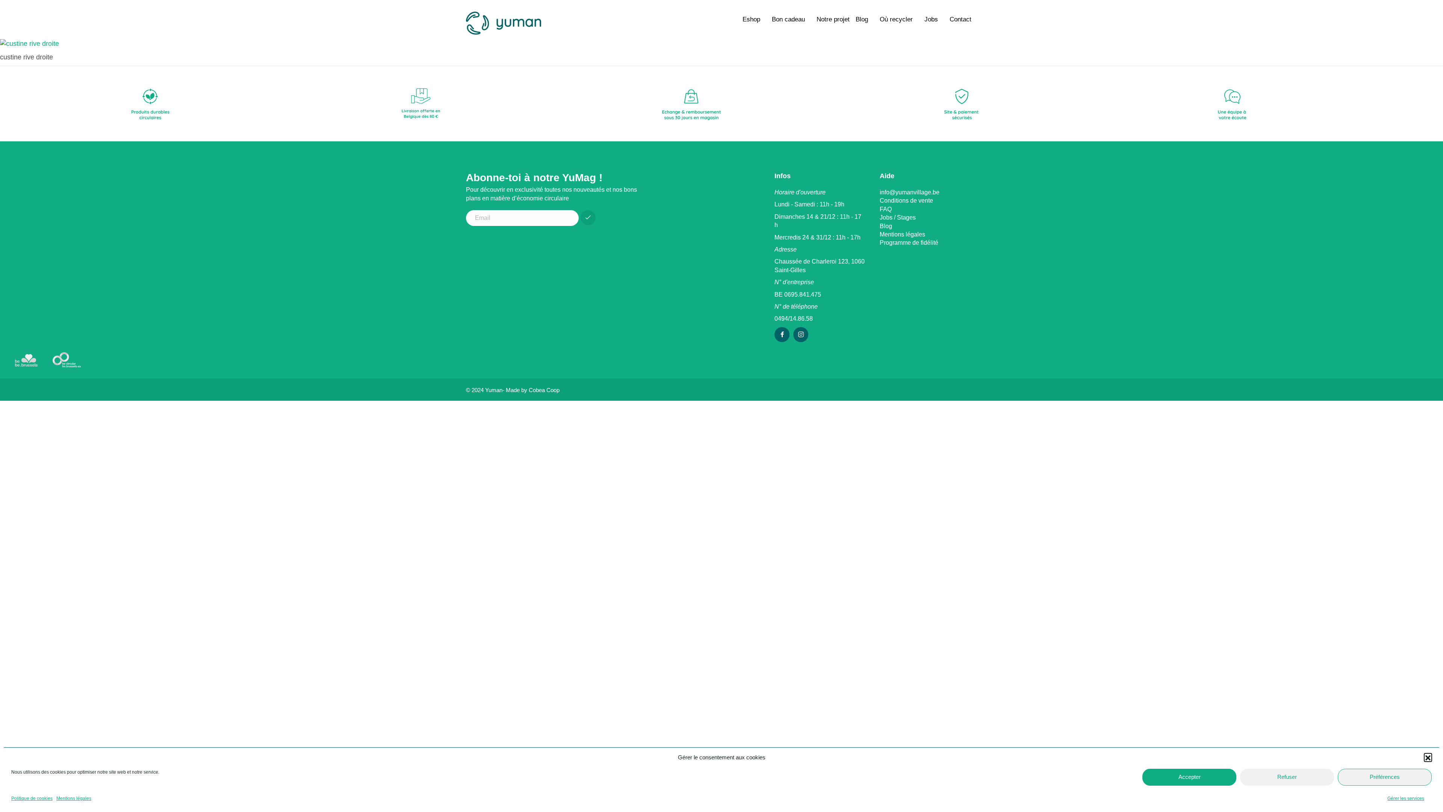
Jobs (931, 19)
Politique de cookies (32, 798)
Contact (960, 19)
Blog (862, 19)
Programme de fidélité (909, 242)
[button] (1428, 757)
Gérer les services (1405, 798)
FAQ (886, 209)
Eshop (751, 19)
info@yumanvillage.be (909, 192)
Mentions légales (73, 798)
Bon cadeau (788, 19)
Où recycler (896, 19)
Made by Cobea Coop (533, 390)
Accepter (1189, 777)
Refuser (1287, 777)
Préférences (1385, 777)
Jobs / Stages (898, 217)
